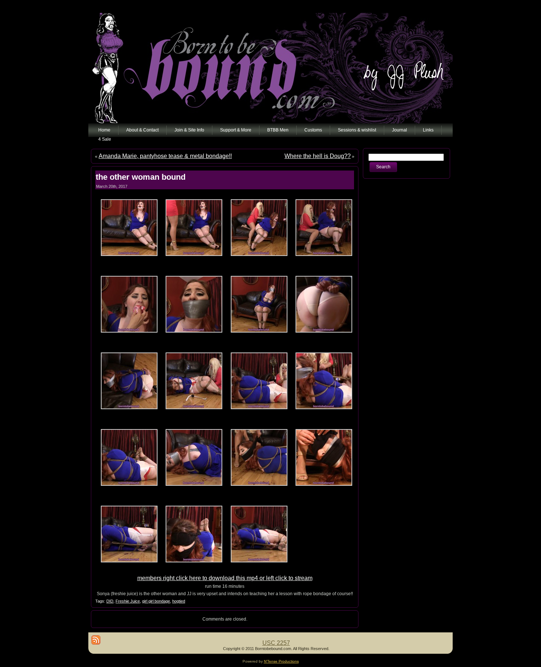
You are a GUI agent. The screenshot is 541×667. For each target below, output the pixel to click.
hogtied (178, 601)
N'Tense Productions (281, 661)
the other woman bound (140, 177)
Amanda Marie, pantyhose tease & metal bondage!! (165, 156)
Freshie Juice (128, 601)
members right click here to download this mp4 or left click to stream (224, 578)
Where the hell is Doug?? (317, 156)
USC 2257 (276, 643)
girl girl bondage (156, 601)
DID (109, 601)
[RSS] (95, 640)
